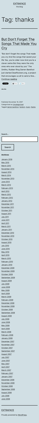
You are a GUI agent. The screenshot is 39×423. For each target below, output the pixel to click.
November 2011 (7, 207)
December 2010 (7, 233)
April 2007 (5, 367)
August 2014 (6, 172)
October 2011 (6, 210)
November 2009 (7, 271)
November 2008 (7, 306)
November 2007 (7, 345)
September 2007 (8, 351)
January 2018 (6, 159)
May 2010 (5, 252)
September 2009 (8, 278)
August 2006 (6, 393)
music (28, 107)
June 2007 (5, 361)
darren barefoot (13, 107)
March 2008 (6, 332)
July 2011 (5, 217)
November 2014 (7, 169)
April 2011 (5, 223)
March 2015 (6, 166)
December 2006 (7, 380)
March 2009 (6, 297)
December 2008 (7, 303)
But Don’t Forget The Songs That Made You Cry (19, 43)
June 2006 (5, 399)
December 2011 (7, 204)
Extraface (19, 3)
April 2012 (5, 191)
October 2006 (7, 386)
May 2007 (5, 364)
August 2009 (6, 281)
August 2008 (6, 316)
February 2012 (7, 198)
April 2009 (5, 294)
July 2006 (5, 396)
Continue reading (9, 79)
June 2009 (5, 287)
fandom (22, 107)
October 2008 (7, 309)
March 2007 (6, 370)
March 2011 (6, 226)
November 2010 (7, 236)
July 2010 (5, 246)
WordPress (22, 415)
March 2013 (6, 185)
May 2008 (5, 325)
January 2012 (6, 201)
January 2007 (6, 377)
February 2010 (7, 262)
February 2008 (7, 335)
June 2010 (5, 249)
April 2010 (5, 255)
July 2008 (5, 319)
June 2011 (5, 220)
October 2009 (7, 274)
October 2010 (6, 239)
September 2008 (8, 313)
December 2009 (7, 268)
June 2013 (5, 182)
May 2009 (5, 290)
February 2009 (7, 300)
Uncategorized (18, 104)
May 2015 (5, 163)
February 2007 (7, 373)
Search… (5, 134)
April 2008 (5, 329)
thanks (33, 107)
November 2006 (7, 383)
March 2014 (6, 175)
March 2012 (6, 194)
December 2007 (7, 341)
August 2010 (6, 242)
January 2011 (6, 230)
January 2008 (6, 338)
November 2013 (7, 178)
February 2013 (7, 188)
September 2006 (8, 389)
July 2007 (5, 357)
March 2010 (6, 258)
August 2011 (6, 214)
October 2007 (7, 348)
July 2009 (5, 284)
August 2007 (6, 354)
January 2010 (6, 265)
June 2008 (5, 322)
